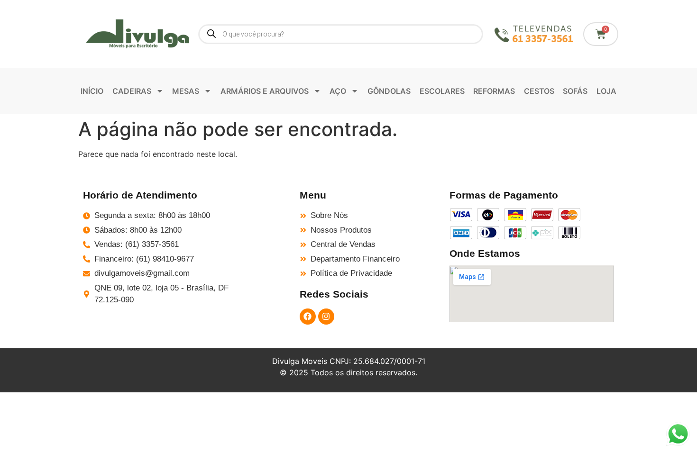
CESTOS (539, 91)
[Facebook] (308, 316)
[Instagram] (326, 316)
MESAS (185, 91)
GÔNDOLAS (389, 91)
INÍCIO (92, 91)
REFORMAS (494, 91)
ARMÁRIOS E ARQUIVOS (264, 91)
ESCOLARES (442, 91)
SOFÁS (575, 91)
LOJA (606, 91)
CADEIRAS (131, 91)
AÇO (338, 91)
